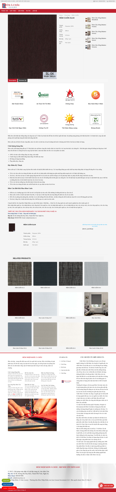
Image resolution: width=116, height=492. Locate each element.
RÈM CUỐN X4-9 (45, 287)
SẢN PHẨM (21, 10)
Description (12, 80)
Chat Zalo (6, 480)
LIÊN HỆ (34, 10)
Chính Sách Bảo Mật (65, 370)
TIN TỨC (28, 10)
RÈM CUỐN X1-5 (19, 287)
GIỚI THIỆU (13, 10)
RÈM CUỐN (75, 15)
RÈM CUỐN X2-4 (70, 348)
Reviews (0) (22, 80)
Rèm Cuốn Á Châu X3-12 (96, 348)
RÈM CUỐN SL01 (20, 318)
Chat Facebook (7, 484)
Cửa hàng (67, 15)
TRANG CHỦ (4, 10)
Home (61, 15)
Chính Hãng (63, 373)
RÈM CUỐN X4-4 (96, 287)
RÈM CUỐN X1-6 (70, 287)
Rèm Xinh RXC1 (96, 318)
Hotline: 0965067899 (9, 488)
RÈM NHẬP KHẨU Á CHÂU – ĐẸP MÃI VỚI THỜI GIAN (15, 1)
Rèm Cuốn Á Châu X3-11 (20, 348)
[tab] (12, 80)
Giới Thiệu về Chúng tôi (66, 361)
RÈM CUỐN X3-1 (70, 318)
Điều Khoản (63, 367)
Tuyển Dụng (63, 364)
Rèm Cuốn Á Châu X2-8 (45, 348)
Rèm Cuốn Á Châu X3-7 (45, 318)
